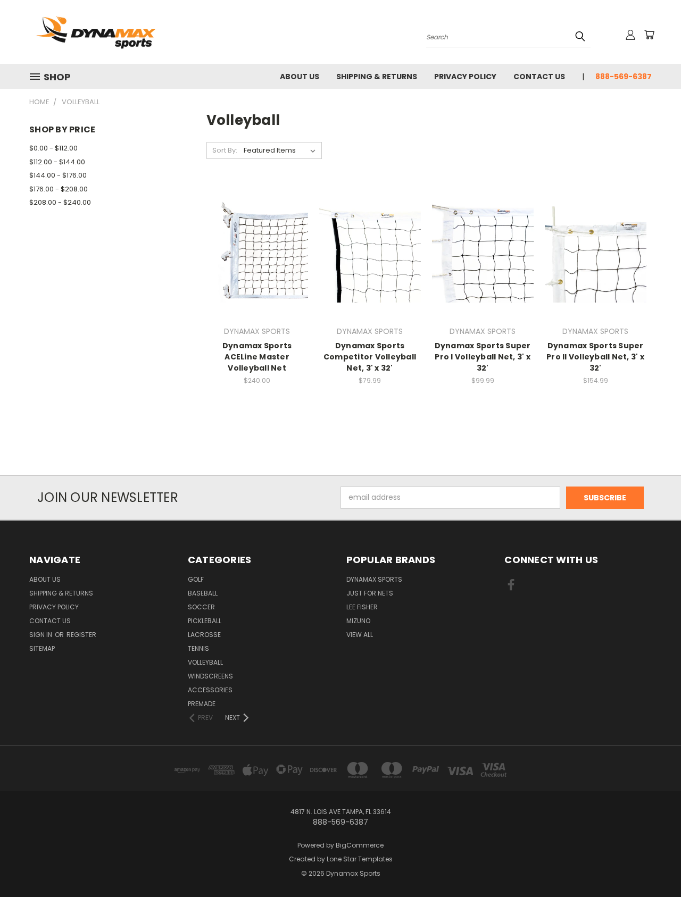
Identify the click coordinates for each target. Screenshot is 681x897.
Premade (201, 703)
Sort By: (224, 150)
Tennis (198, 648)
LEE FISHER (362, 606)
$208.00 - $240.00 (60, 202)
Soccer (201, 606)
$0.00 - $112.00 (53, 148)
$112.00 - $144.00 (57, 162)
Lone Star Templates (360, 859)
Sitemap (42, 648)
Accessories (210, 689)
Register (81, 634)
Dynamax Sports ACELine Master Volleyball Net (257, 356)
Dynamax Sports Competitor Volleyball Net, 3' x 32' (369, 356)
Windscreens (210, 676)
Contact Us (539, 76)
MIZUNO (358, 620)
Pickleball (204, 620)
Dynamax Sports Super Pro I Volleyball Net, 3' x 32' (483, 356)
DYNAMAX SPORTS (374, 579)
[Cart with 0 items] (649, 34)
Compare (253, 260)
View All (359, 634)
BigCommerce (360, 845)
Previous (653, 864)
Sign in (41, 634)
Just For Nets (369, 593)
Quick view (257, 239)
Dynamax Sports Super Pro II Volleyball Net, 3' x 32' (595, 356)
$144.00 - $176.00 (58, 175)
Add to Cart (370, 270)
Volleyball (205, 662)
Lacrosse (204, 634)
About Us (299, 76)
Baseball (203, 593)
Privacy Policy (465, 76)
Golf (196, 579)
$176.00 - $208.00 (58, 189)
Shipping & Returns (376, 76)
